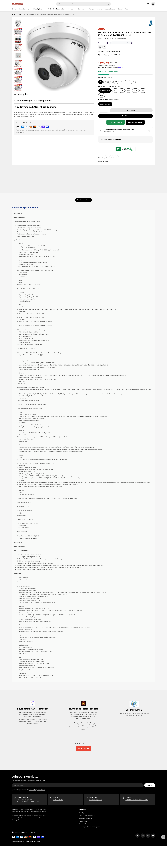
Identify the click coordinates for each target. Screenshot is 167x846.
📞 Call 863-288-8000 (115, 122)
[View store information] (149, 130)
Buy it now (125, 116)
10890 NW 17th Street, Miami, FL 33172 (137, 800)
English (33, 832)
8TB (128, 90)
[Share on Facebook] (106, 157)
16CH (19, 14)
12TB (142, 90)
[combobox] (83, 4)
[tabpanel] (83, 444)
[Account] (148, 4)
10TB (135, 90)
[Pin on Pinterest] (117, 157)
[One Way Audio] (104, 47)
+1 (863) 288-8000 (58, 800)
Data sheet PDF (17, 213)
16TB (101, 95)
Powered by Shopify (34, 841)
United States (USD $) (20, 832)
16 (133, 82)
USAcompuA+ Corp (22, 841)
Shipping (100, 65)
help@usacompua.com (95, 800)
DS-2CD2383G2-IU (105, 104)
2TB (115, 90)
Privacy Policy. (41, 789)
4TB (122, 90)
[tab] (83, 200)
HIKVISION (106, 38)
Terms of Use (32, 789)
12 (121, 82)
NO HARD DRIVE (105, 90)
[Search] (108, 4)
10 (116, 82)
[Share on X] (111, 157)
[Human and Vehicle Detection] (100, 47)
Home (13, 14)
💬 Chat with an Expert (135, 122)
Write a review (83, 748)
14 (127, 82)
